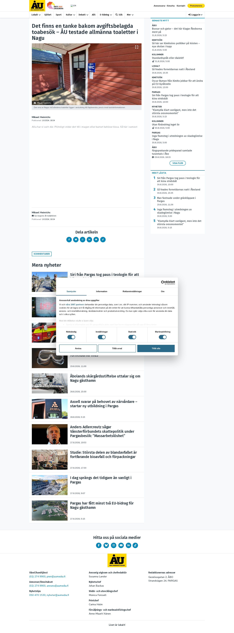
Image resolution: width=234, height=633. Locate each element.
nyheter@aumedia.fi (58, 595)
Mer (129, 14)
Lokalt (35, 14)
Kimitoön (157, 40)
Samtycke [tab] (71, 291)
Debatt (82, 14)
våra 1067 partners (75, 304)
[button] (195, 15)
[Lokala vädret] (72, 5)
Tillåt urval (117, 348)
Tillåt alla (156, 348)
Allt (93, 14)
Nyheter (157, 107)
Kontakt (181, 5)
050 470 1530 (37, 595)
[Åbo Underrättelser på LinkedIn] (128, 545)
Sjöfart (47, 14)
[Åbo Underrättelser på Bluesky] (106, 545)
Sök (120, 14)
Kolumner (157, 54)
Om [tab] (162, 291)
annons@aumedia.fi (57, 585)
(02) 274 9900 (37, 576)
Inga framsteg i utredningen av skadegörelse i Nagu (174, 213)
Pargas (156, 92)
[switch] (102, 337)
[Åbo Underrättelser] (117, 560)
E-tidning (104, 14)
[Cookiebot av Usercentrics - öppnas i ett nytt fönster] (163, 282)
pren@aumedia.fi (56, 576)
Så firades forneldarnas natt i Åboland (178, 191)
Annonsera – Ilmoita (164, 5)
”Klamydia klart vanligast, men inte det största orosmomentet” (174, 113)
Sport (58, 14)
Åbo (154, 25)
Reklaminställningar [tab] (132, 291)
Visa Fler (178, 163)
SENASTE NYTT (160, 20)
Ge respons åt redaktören (45, 216)
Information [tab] (101, 291)
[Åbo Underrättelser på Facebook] (98, 545)
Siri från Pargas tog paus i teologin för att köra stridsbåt (178, 181)
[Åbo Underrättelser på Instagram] (113, 545)
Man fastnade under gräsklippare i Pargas (176, 201)
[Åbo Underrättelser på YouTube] (121, 545)
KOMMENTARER (42, 254)
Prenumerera (196, 5)
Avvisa (78, 348)
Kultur (69, 14)
